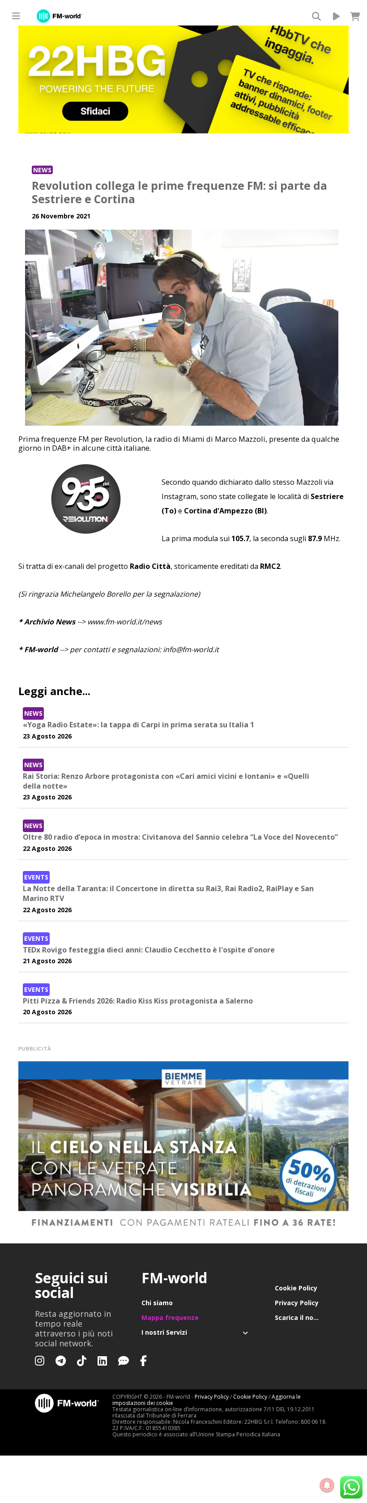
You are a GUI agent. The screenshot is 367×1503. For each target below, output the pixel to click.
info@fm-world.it (191, 649)
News (42, 170)
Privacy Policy (297, 1302)
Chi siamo (157, 1302)
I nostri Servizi (164, 1332)
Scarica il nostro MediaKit (304, 1317)
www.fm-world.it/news (124, 622)
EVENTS (36, 877)
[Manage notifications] (327, 1485)
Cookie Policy (296, 1288)
